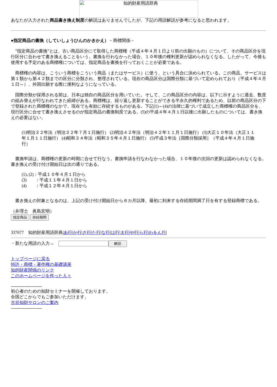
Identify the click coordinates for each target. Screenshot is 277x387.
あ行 (68, 232)
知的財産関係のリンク (32, 270)
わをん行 (157, 232)
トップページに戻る (30, 258)
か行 (77, 232)
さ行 (87, 232)
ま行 (124, 232)
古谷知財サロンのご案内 (34, 302)
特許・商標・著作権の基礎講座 (41, 264)
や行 (134, 232)
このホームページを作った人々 (41, 275)
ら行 (143, 232)
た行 (96, 232)
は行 (115, 232)
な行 (105, 232)
